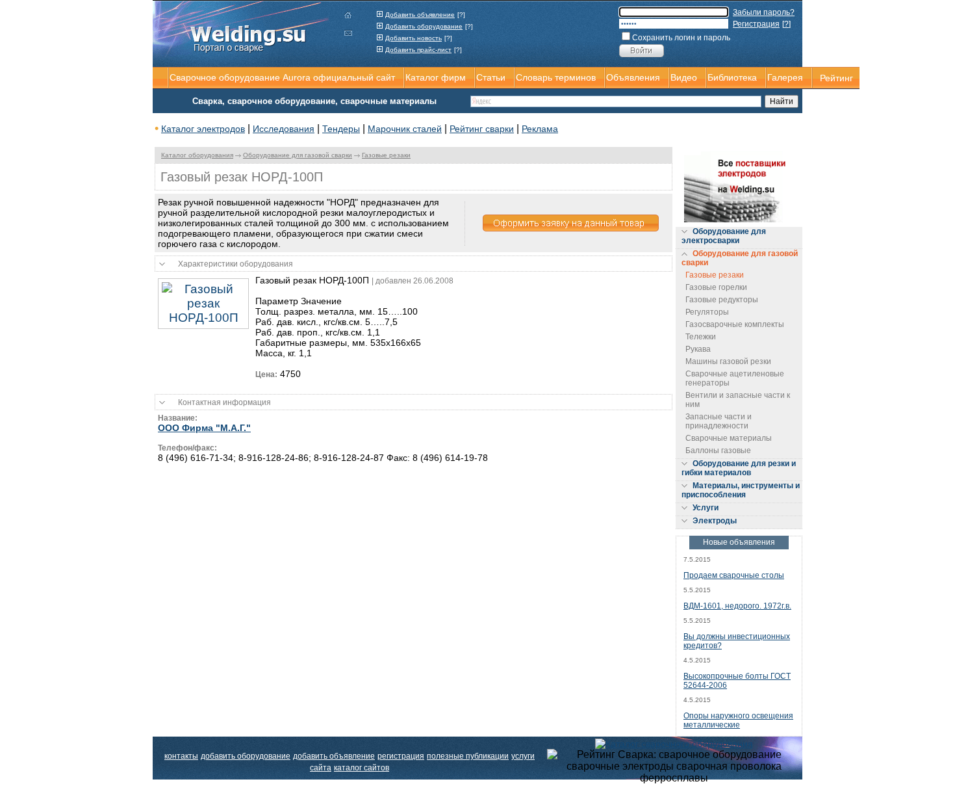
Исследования (283, 129)
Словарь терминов (556, 77)
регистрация (400, 756)
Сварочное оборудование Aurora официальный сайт (282, 77)
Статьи (490, 77)
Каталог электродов (203, 129)
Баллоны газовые (718, 450)
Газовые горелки (716, 287)
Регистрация (756, 24)
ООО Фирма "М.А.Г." (204, 428)
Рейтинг (836, 78)
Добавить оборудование (424, 26)
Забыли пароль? (764, 12)
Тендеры (341, 129)
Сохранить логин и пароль (681, 37)
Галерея (785, 77)
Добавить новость (413, 38)
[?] (461, 14)
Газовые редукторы (721, 299)
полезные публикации (468, 756)
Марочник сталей (405, 129)
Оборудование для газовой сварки (297, 155)
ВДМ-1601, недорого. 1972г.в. (737, 605)
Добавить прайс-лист (418, 49)
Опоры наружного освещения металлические (738, 720)
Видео (683, 77)
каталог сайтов (361, 767)
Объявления (633, 77)
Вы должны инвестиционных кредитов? (736, 641)
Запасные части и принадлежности (718, 421)
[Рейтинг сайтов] (674, 743)
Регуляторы (707, 312)
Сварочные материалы (728, 438)
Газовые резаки (386, 155)
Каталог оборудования (197, 155)
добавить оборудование (245, 756)
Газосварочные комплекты (734, 324)
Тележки (700, 336)
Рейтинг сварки (482, 129)
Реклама (540, 129)
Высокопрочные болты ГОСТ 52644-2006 (737, 681)
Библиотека (732, 77)
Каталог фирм (435, 77)
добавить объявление (334, 756)
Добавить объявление (420, 14)
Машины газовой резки (728, 361)
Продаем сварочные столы (733, 575)
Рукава (698, 349)
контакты (181, 756)
